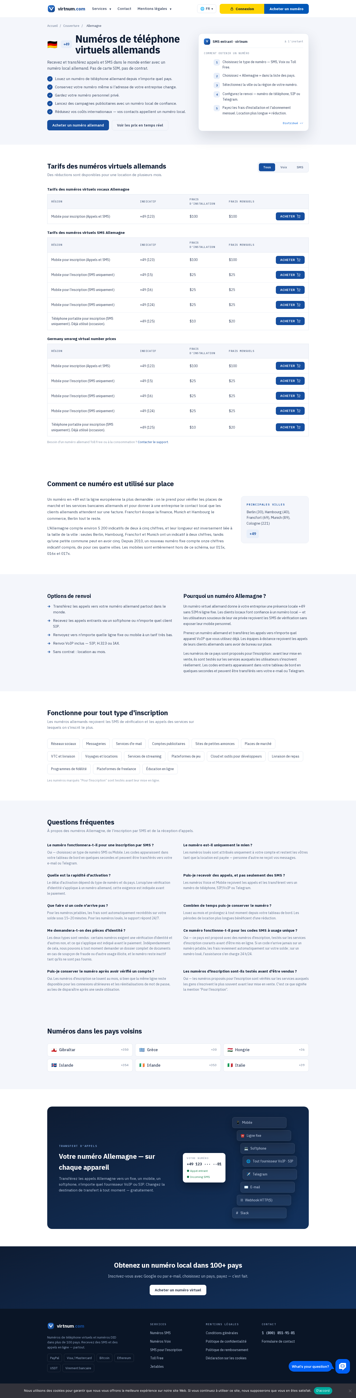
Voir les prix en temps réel (140, 125)
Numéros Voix (160, 1341)
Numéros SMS (160, 1333)
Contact (124, 8)
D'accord (323, 1390)
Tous (267, 167)
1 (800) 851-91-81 (278, 1333)
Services (99, 8)
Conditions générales (222, 1333)
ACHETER (287, 216)
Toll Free (156, 1358)
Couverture (71, 26)
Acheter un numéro (286, 9)
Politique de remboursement (227, 1350)
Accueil (52, 26)
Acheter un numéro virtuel (178, 1290)
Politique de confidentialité (226, 1341)
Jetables (157, 1366)
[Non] (350, 1390)
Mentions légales (152, 8)
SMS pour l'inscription (166, 1350)
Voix (283, 167)
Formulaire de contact (278, 1341)
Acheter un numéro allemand (78, 125)
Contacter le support (153, 442)
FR (206, 9)
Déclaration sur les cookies (226, 1358)
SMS (300, 167)
